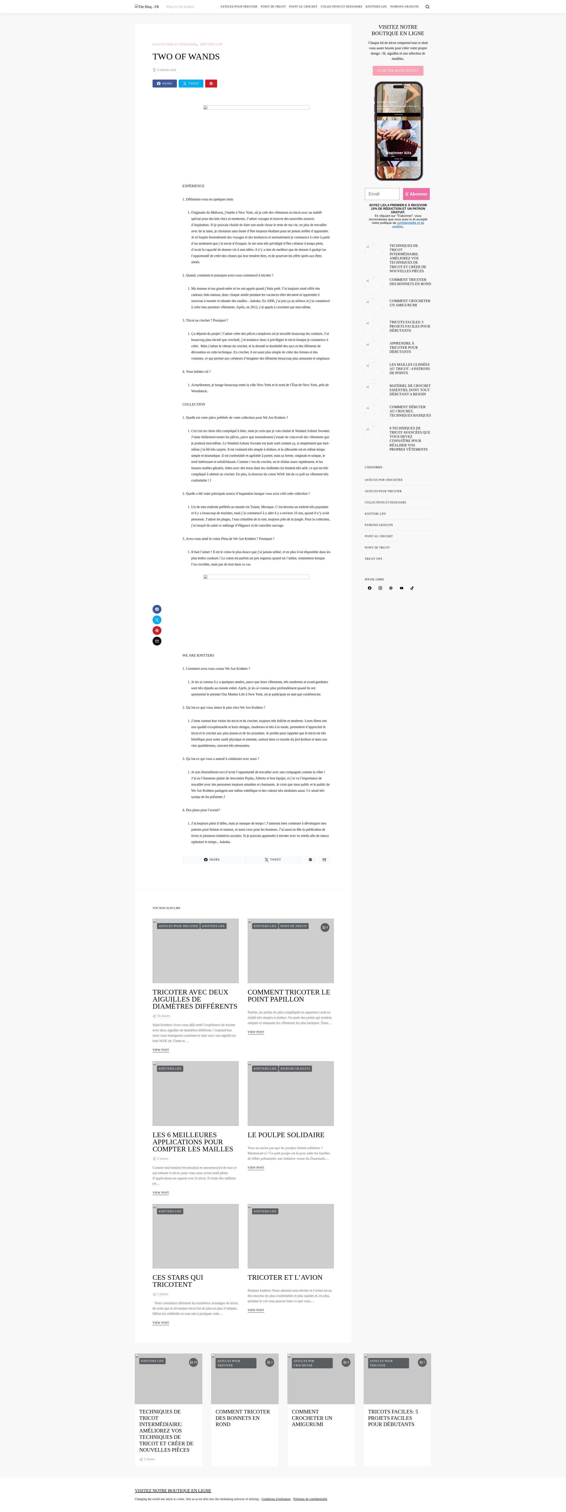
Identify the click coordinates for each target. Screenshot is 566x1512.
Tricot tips (373, 558)
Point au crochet (303, 6)
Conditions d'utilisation (276, 1499)
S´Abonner (416, 194)
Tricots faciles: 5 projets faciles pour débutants (410, 326)
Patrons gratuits (404, 6)
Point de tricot (273, 6)
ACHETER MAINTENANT (398, 70)
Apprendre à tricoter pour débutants (404, 347)
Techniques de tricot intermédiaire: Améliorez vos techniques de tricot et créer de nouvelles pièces (408, 258)
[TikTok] (412, 588)
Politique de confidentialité (310, 1499)
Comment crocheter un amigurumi (312, 1418)
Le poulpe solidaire (286, 1135)
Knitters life (376, 6)
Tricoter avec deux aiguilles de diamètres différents (195, 999)
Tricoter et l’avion (285, 1277)
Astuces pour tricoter (238, 6)
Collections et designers (341, 6)
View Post (161, 1049)
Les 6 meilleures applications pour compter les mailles (193, 1142)
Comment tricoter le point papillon (289, 995)
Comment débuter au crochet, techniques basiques (410, 411)
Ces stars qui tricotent (178, 1280)
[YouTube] (401, 588)
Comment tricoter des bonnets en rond (243, 1418)
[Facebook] (370, 588)
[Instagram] (380, 588)
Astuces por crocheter (384, 480)
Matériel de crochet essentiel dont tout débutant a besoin (410, 390)
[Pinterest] (391, 588)
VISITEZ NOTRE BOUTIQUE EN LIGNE (173, 1490)
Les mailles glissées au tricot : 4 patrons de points (410, 369)
